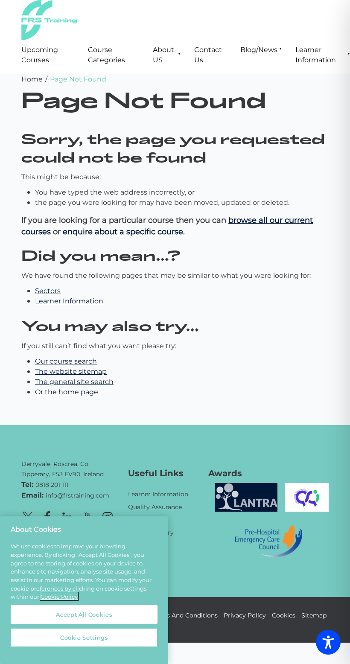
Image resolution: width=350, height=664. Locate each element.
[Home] (68, 451)
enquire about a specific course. (124, 231)
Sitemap (314, 615)
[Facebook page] (47, 515)
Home (32, 78)
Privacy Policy (245, 615)
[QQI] (307, 496)
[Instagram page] (108, 515)
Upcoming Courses (39, 54)
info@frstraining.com (77, 495)
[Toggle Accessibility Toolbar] (328, 642)
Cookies (283, 615)
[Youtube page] (87, 515)
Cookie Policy (59, 596)
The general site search (74, 381)
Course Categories (106, 54)
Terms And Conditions (185, 615)
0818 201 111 (51, 485)
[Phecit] (268, 540)
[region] (84, 590)
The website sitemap (71, 371)
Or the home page (66, 391)
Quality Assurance (155, 507)
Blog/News (258, 49)
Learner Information (315, 54)
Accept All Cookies (84, 614)
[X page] (27, 515)
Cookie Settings (84, 637)
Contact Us (208, 54)
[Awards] (246, 496)
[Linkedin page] (67, 515)
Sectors (48, 290)
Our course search (66, 360)
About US (163, 54)
